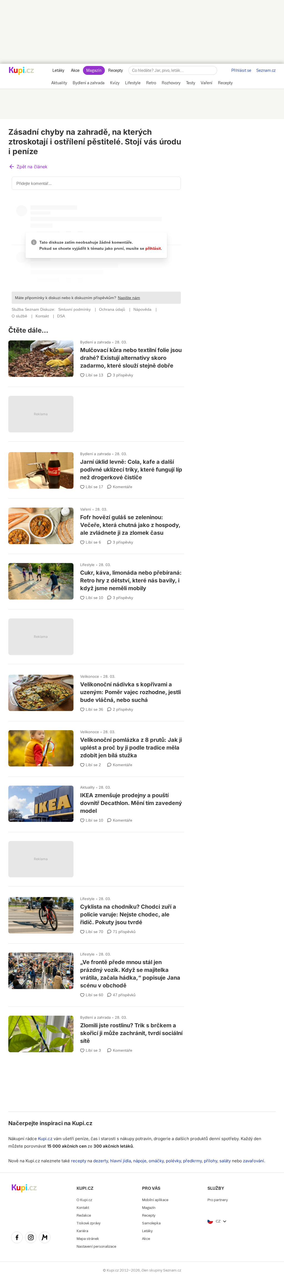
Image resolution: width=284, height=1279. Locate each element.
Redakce (84, 1215)
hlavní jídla (120, 1160)
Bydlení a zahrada (95, 342)
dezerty (100, 1160)
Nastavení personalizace (96, 1246)
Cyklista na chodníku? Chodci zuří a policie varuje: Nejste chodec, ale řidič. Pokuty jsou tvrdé (96, 913)
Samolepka (151, 1223)
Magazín (94, 70)
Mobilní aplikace (155, 1200)
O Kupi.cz (84, 1200)
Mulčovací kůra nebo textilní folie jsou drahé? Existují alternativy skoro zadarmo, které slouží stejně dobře (96, 356)
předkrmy (192, 1160)
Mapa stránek (88, 1239)
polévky (173, 1160)
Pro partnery (217, 1200)
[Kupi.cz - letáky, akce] (21, 71)
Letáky (58, 70)
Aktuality (87, 787)
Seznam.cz (266, 70)
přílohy (210, 1160)
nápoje (139, 1160)
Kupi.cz (82, 1123)
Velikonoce (89, 676)
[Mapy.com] (44, 1238)
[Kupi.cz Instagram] (31, 1238)
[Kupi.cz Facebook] (17, 1238)
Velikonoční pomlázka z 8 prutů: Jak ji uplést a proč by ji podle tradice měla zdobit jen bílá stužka (96, 746)
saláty (225, 1160)
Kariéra (82, 1231)
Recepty (115, 70)
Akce (75, 70)
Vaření (85, 509)
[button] (28, 167)
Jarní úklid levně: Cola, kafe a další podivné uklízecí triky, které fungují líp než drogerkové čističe (96, 468)
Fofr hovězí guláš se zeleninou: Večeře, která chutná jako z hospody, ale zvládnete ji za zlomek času (96, 524)
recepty (78, 1160)
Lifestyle (87, 564)
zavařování (253, 1160)
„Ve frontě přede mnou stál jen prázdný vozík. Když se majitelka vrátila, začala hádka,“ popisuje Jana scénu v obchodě (96, 972)
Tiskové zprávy (88, 1223)
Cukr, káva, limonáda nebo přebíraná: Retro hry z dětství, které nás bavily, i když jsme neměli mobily (96, 579)
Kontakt (83, 1208)
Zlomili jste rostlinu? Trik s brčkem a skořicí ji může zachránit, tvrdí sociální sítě (96, 1032)
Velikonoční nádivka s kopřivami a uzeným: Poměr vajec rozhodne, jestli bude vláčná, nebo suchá (96, 691)
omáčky (156, 1160)
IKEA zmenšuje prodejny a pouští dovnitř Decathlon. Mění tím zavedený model (96, 802)
